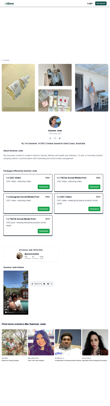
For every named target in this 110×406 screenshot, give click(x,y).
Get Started (100, 3)
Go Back (6, 60)
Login (90, 3)
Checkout (43, 187)
